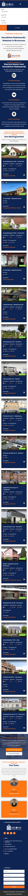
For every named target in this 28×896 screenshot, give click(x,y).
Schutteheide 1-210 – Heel (11, 640)
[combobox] (14, 12)
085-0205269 (14, 792)
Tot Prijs (3, 20)
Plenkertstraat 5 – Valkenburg (12, 416)
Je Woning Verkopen (14, 80)
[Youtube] (8, 833)
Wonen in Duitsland (14, 119)
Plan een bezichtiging (14, 753)
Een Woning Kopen (14, 100)
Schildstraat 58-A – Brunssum (12, 677)
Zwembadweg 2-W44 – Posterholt (13, 233)
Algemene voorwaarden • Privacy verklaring (14, 891)
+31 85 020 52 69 (14, 812)
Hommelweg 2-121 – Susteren (12, 342)
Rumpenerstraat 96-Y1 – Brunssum (14, 714)
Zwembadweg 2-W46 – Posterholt (13, 161)
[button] (20, 4)
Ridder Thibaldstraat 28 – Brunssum (11, 565)
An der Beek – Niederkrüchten (12, 198)
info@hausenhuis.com (14, 793)
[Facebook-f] (4, 833)
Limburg (19, 50)
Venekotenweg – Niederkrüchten (13, 304)
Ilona (14, 810)
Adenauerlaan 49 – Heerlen (11, 379)
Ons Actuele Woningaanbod (14, 749)
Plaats (2, 9)
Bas (14, 789)
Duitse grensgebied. (17, 46)
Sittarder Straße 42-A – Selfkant (13, 453)
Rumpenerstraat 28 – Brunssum (13, 603)
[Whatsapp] (14, 833)
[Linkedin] (11, 833)
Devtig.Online (18, 894)
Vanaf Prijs (3, 15)
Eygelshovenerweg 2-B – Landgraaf (10, 488)
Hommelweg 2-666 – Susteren (12, 526)
